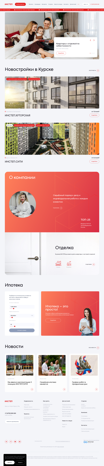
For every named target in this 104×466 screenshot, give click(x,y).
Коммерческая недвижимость (32, 409)
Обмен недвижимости (49, 414)
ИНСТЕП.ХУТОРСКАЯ (29, 417)
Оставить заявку (21, 330)
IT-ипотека (45, 409)
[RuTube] (19, 441)
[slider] (13, 308)
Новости (64, 424)
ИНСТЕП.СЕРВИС (66, 413)
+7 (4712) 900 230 (94, 4)
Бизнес (83, 404)
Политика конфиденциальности (63, 441)
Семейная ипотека (47, 404)
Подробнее (61, 53)
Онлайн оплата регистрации (50, 416)
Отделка (50, 4)
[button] (52, 10)
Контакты (66, 4)
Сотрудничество (85, 418)
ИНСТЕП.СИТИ (27, 418)
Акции (63, 426)
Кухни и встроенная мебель (88, 407)
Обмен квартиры (66, 407)
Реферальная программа (68, 404)
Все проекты (92, 70)
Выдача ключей (66, 411)
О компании (84, 416)
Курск (85, 4)
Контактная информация (87, 429)
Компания (84, 412)
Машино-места (28, 407)
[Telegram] (10, 441)
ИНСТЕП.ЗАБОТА (66, 416)
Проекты (26, 414)
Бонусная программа (67, 409)
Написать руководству (13, 421)
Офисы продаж (85, 431)
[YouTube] (15, 441)
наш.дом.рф (61, 446)
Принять (10, 462)
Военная (45, 412)
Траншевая (46, 407)
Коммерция (37, 4)
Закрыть (20, 462)
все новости (92, 347)
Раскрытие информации (87, 420)
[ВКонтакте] (6, 441)
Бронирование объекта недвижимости (49, 419)
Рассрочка (45, 410)
